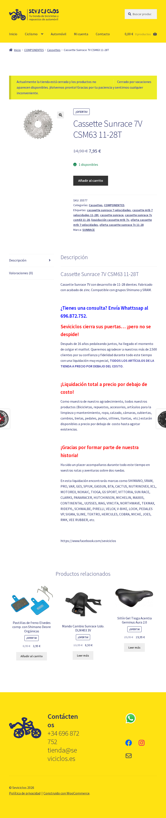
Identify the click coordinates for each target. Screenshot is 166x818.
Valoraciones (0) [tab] (21, 273)
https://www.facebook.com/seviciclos (88, 541)
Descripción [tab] (17, 260)
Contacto (103, 34)
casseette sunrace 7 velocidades (109, 210)
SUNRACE (88, 230)
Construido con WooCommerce (66, 793)
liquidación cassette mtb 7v (110, 220)
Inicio (13, 34)
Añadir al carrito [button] (32, 656)
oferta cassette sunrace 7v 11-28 (121, 225)
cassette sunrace (111, 215)
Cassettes (54, 50)
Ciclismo (31, 34)
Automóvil (58, 34)
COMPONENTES (34, 50)
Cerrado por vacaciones (134, 82)
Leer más (83, 655)
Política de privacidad (24, 793)
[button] (60, 115)
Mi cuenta (81, 34)
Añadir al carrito (90, 180)
